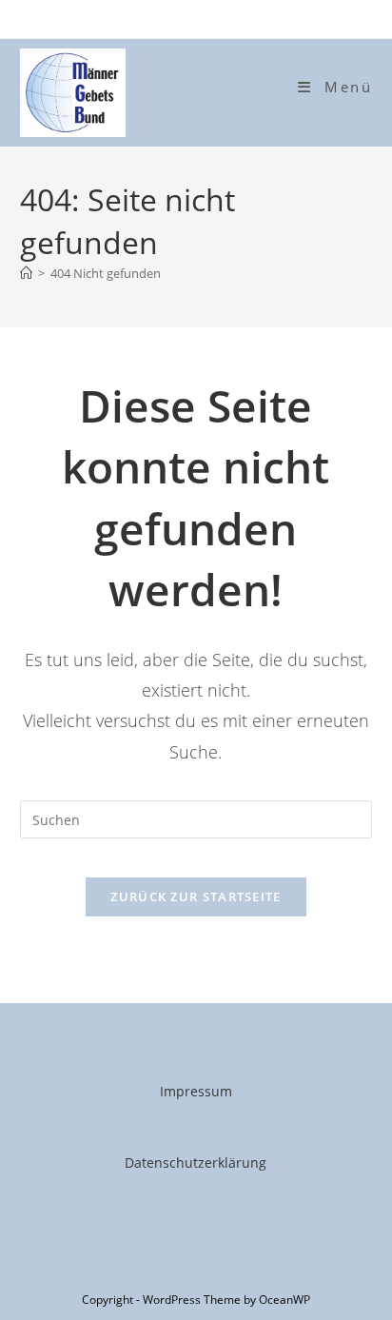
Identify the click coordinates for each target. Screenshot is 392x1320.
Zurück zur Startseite (195, 896)
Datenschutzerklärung (195, 1162)
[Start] (26, 273)
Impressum (196, 1091)
